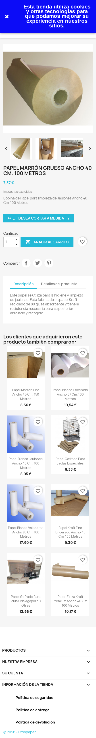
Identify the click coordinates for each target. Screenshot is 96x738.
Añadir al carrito (47, 242)
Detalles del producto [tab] (59, 284)
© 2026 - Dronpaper (19, 732)
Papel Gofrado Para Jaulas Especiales (70, 461)
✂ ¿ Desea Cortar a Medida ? (38, 218)
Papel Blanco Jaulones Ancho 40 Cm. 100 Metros (26, 463)
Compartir (26, 263)
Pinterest (48, 263)
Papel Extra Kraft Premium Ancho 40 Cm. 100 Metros (70, 601)
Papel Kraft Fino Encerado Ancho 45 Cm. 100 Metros (70, 532)
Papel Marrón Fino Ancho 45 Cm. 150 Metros (25, 394)
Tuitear (37, 263)
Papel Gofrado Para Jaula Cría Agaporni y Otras (26, 601)
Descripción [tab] (23, 284)
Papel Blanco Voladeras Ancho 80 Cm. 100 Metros (25, 532)
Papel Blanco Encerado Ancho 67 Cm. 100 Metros (70, 394)
